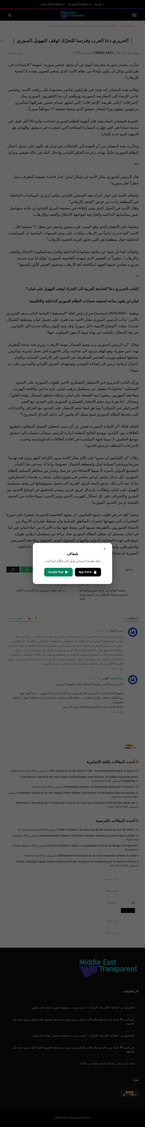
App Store (85, 572)
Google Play (55, 572)
